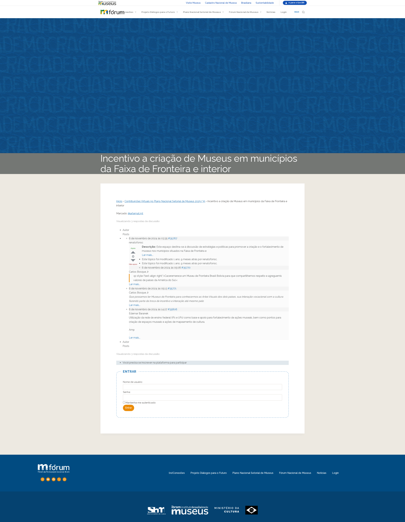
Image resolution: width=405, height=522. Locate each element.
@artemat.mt (135, 213)
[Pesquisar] (303, 12)
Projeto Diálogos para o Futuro (158, 12)
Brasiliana (246, 3)
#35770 (185, 267)
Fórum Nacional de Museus (243, 12)
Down (133, 260)
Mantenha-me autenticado (141, 402)
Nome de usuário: (133, 382)
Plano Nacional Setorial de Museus (202, 12)
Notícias (271, 12)
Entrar (128, 407)
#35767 (172, 238)
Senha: (127, 392)
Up (133, 252)
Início (119, 201)
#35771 (172, 288)
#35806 (172, 309)
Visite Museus (193, 3)
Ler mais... (147, 254)
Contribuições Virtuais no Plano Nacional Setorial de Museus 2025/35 (165, 201)
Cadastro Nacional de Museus (221, 3)
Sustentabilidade (265, 3)
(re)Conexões (125, 12)
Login (284, 12)
